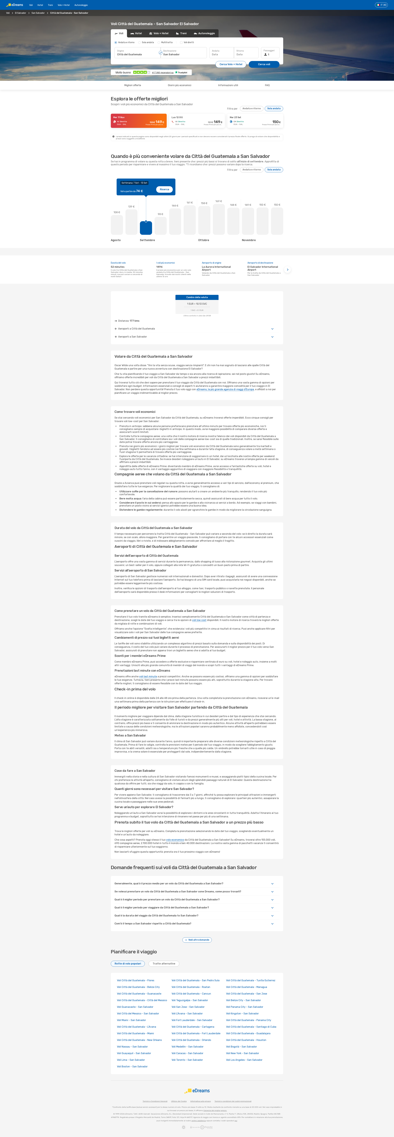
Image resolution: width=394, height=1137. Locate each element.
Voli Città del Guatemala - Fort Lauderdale (196, 1033)
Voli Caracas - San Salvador (187, 1053)
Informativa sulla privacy (200, 1101)
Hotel (40, 5)
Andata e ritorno (252, 108)
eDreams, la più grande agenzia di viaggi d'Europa (225, 389)
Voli (31, 5)
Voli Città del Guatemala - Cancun (191, 993)
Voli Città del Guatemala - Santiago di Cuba (251, 1026)
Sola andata (274, 108)
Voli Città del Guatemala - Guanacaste (139, 993)
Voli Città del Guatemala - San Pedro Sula (195, 980)
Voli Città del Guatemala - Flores (135, 980)
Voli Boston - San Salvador (132, 1066)
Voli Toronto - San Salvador (187, 1059)
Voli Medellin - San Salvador (187, 1046)
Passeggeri (269, 50)
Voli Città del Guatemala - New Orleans (139, 1040)
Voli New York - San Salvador (242, 1053)
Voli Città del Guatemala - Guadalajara (248, 1033)
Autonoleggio (81, 5)
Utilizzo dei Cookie (179, 1101)
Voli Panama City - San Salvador (244, 1006)
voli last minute (148, 676)
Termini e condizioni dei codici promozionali (233, 1101)
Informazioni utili (228, 85)
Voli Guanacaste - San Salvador (135, 1006)
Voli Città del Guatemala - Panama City (248, 1020)
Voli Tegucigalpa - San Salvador (190, 1000)
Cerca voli (264, 64)
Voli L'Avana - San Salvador (187, 1013)
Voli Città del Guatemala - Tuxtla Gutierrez (250, 980)
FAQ (267, 85)
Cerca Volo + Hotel (231, 64)
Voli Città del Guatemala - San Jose (246, 993)
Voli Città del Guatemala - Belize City (138, 987)
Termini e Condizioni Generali (155, 1101)
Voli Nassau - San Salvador (132, 1046)
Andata (215, 51)
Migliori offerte (132, 85)
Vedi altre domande (198, 940)
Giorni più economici (179, 85)
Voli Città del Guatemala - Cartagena (193, 1026)
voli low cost (199, 620)
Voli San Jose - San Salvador (188, 1006)
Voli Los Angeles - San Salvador (244, 1059)
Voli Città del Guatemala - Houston (246, 1040)
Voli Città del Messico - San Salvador (138, 1013)
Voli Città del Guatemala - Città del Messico (142, 1000)
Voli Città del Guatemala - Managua (246, 987)
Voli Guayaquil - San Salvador (134, 1053)
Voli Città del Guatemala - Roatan (191, 987)
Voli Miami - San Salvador (131, 1020)
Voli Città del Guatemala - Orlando (191, 1040)
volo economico (175, 839)
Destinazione (169, 51)
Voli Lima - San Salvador (131, 1059)
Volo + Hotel (64, 5)
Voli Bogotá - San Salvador (241, 1046)
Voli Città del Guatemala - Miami (135, 1033)
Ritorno (240, 51)
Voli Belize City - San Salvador (243, 1000)
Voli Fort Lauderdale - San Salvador (192, 1020)
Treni (50, 5)
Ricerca (164, 189)
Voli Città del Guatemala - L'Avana (136, 1026)
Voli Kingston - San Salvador (242, 1013)
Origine (120, 51)
